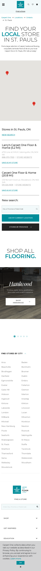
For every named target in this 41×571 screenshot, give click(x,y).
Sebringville (26, 435)
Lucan (24, 412)
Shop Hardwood (18, 301)
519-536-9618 (7, 185)
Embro (24, 381)
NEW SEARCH (8, 135)
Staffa (24, 444)
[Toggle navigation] (3, 4)
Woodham (26, 463)
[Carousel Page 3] (21, 336)
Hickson (5, 394)
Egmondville (7, 381)
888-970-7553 (8, 157)
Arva (3, 362)
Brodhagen (6, 371)
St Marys (25, 440)
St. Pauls (5, 444)
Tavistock (26, 449)
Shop (6, 518)
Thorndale (26, 453)
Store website (24, 157)
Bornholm (26, 367)
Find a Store (20, 11)
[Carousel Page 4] (23, 336)
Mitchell (5, 422)
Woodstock (6, 467)
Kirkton (24, 403)
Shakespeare (7, 440)
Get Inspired (10, 528)
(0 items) (37, 4)
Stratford (5, 449)
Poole (4, 431)
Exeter (4, 385)
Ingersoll (5, 399)
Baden (24, 362)
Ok (20, 563)
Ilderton (25, 394)
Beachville (6, 367)
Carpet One (6, 18)
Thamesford (7, 453)
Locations (19, 18)
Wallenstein (26, 458)
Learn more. (15, 559)
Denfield (5, 376)
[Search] (37, 208)
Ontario (29, 18)
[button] (28, 4)
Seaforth (5, 435)
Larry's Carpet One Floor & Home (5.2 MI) (19, 146)
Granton (25, 390)
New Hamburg (8, 426)
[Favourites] (33, 4)
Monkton (25, 422)
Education (9, 538)
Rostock (25, 431)
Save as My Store (10, 163)
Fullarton (25, 385)
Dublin (24, 376)
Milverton (25, 417)
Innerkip (25, 399)
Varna (4, 458)
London (5, 412)
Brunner (25, 371)
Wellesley (5, 463)
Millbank (5, 417)
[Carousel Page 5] (26, 336)
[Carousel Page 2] (18, 336)
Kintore (4, 403)
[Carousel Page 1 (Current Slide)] (15, 336)
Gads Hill (5, 390)
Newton (25, 426)
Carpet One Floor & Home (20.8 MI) (19, 174)
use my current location (20, 218)
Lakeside (5, 408)
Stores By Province (18, 227)
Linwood (25, 408)
